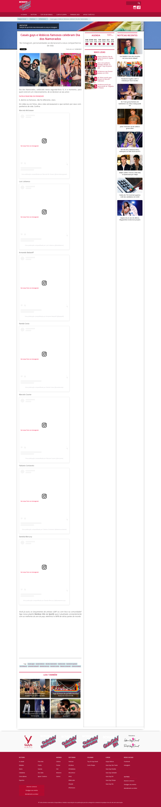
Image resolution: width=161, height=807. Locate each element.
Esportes (21, 780)
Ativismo (58, 773)
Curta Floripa (91, 765)
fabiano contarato (65, 666)
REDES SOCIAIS (128, 757)
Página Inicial (22, 19)
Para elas (40, 761)
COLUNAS (90, 757)
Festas (58, 765)
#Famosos (42, 19)
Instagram (127, 765)
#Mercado (72, 780)
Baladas (21, 765)
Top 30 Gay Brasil (92, 761)
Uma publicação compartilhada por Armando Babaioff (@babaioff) (44, 316)
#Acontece (72, 773)
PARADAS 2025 (75, 14)
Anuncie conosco (32, 786)
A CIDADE (24, 14)
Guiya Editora (110, 761)
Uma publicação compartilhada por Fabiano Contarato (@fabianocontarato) (44, 529)
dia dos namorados (51, 664)
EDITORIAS (72, 757)
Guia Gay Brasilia (111, 769)
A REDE (108, 757)
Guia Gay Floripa (111, 780)
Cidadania (22, 773)
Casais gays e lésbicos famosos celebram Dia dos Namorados (69, 19)
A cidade (21, 761)
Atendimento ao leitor (31, 794)
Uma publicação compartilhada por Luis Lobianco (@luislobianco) (44, 245)
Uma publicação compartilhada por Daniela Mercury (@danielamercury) (44, 600)
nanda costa (61, 664)
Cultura (58, 761)
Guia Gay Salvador (111, 773)
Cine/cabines (23, 776)
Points (40, 765)
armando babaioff (33, 666)
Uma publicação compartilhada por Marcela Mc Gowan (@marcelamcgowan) (44, 174)
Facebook (127, 761)
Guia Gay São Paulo (112, 765)
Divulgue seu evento (32, 790)
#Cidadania (72, 769)
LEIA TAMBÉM (50, 674)
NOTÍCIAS (34, 14)
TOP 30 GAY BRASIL (46, 14)
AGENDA (103, 35)
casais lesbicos (40, 664)
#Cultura (71, 765)
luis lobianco (23, 666)
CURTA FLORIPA (61, 14)
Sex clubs (40, 773)
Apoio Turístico (42, 776)
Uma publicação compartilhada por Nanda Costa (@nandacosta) (44, 387)
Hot (57, 769)
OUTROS (126, 777)
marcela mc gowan (71, 664)
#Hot (70, 776)
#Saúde (71, 784)
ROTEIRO (22, 757)
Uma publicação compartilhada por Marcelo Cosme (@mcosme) (44, 458)
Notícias (32, 19)
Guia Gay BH (109, 776)
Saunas (40, 769)
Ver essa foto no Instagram (30, 146)
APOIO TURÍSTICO (89, 14)
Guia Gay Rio (109, 784)
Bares (21, 769)
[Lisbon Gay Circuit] (132, 740)
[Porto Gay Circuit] (132, 746)
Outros (58, 776)
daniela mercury (44, 666)
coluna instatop (76, 666)
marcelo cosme (54, 666)
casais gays (31, 664)
